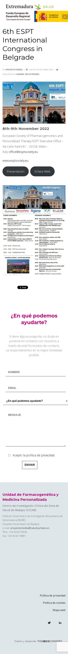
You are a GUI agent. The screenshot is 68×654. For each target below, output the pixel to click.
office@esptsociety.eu (23, 152)
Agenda (20, 74)
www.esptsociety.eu (15, 160)
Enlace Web (42, 171)
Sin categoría (32, 74)
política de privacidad (40, 455)
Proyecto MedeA (14, 69)
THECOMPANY (49, 641)
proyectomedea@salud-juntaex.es (30, 528)
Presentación (15, 171)
